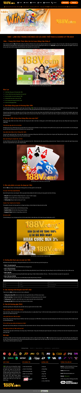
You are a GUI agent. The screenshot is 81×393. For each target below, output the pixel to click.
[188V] (9, 3)
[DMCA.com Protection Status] (44, 391)
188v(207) (32, 348)
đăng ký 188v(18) (39, 348)
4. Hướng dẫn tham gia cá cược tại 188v (12, 98)
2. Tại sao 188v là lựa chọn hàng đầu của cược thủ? (15, 94)
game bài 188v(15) (55, 348)
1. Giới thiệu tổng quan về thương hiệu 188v (13, 92)
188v (32, 108)
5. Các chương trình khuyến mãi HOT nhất (13, 100)
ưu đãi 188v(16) (47, 348)
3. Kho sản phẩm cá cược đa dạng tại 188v (13, 96)
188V (4, 366)
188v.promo (66, 376)
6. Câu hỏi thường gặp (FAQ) (10, 102)
